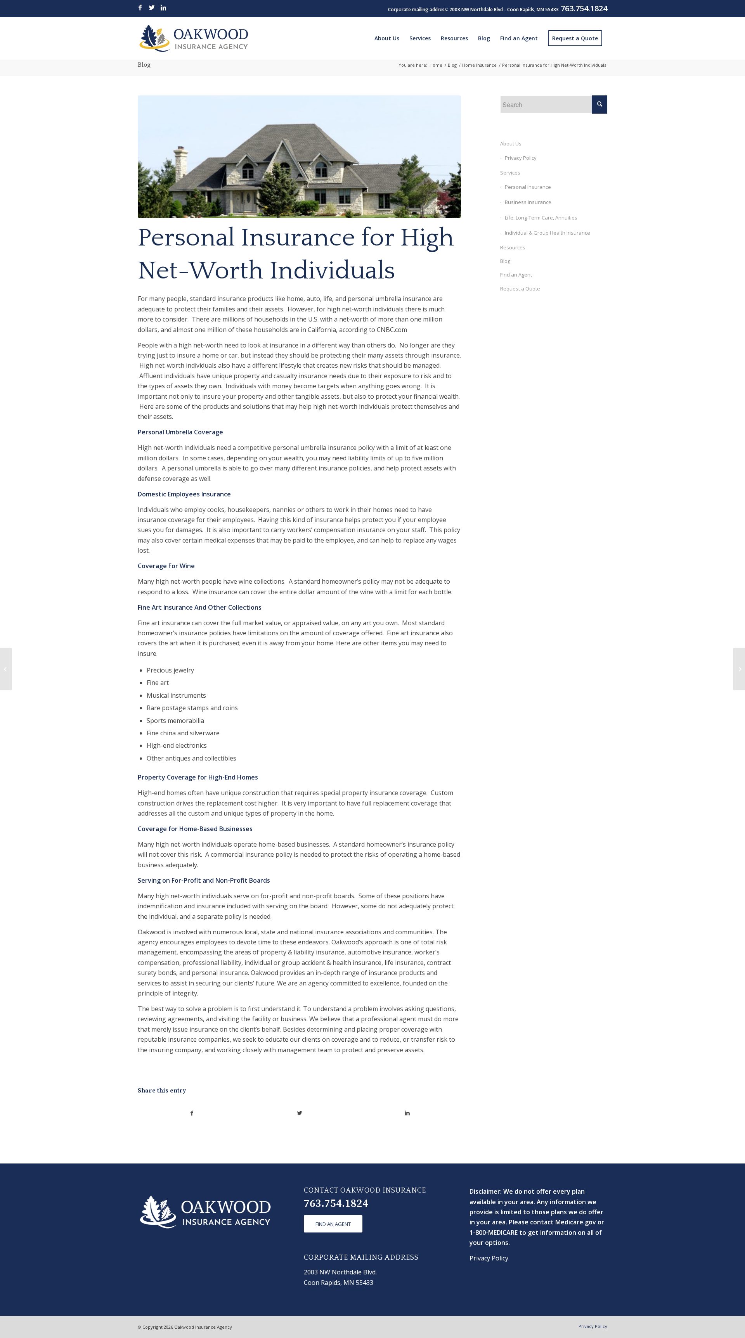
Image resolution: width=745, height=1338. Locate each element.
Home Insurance (479, 65)
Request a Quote (520, 288)
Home (436, 65)
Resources (512, 247)
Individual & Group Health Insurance (547, 232)
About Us (511, 143)
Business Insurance (528, 202)
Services (510, 172)
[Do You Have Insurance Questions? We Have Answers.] (739, 669)
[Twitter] (151, 7)
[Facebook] (140, 7)
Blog (144, 65)
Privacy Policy (521, 157)
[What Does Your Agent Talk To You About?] (6, 669)
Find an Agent (516, 274)
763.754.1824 (336, 1203)
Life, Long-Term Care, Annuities (541, 217)
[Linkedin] (163, 7)
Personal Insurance (528, 186)
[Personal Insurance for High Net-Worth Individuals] (299, 156)
